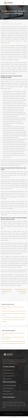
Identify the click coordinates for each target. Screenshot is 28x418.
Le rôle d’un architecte (6, 45)
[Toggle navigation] (23, 3)
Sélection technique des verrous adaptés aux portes (7, 291)
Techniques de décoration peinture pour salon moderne (14, 311)
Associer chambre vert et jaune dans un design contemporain (20, 291)
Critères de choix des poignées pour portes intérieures (13, 343)
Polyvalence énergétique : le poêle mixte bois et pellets (13, 317)
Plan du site (14, 417)
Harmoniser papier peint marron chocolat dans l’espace (14, 341)
